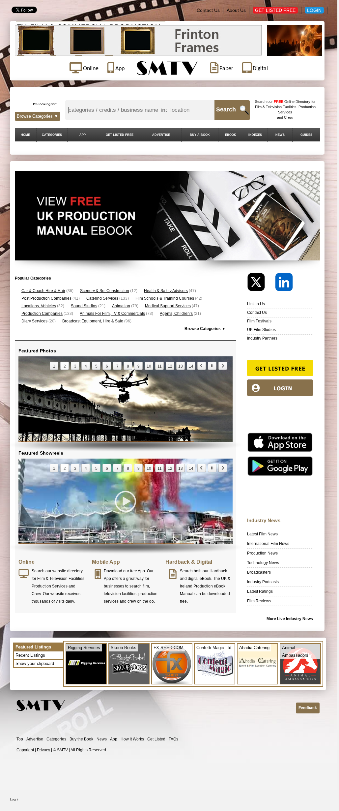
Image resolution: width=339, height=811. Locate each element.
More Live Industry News (290, 618)
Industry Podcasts (263, 582)
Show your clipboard (34, 663)
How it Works (132, 739)
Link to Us (256, 304)
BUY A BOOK (200, 134)
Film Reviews (259, 601)
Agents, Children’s (176, 313)
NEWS (280, 134)
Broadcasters (259, 572)
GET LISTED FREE (119, 134)
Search (226, 109)
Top (19, 739)
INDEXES (255, 134)
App (113, 739)
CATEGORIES (52, 134)
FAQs (173, 739)
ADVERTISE (161, 134)
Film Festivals (259, 321)
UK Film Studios (261, 329)
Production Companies (42, 313)
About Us (236, 10)
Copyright (25, 750)
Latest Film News (262, 534)
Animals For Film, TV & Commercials (112, 313)
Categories (56, 739)
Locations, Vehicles (38, 306)
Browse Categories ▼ (37, 116)
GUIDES (306, 134)
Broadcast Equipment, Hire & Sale (92, 321)
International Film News (268, 543)
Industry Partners (262, 338)
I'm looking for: (45, 104)
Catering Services (102, 298)
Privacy (43, 750)
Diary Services (34, 321)
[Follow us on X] (260, 283)
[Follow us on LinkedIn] (284, 283)
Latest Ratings (260, 591)
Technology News (263, 562)
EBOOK (230, 134)
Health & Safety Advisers (166, 290)
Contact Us (208, 10)
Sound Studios (84, 306)
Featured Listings (33, 647)
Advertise (34, 739)
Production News (262, 553)
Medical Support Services (168, 306)
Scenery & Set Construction (104, 290)
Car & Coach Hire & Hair (43, 290)
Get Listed (156, 739)
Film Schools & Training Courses (164, 298)
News (102, 739)
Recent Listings (30, 655)
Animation (121, 306)
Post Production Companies (46, 298)
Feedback (307, 708)
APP (82, 134)
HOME (25, 134)
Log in (14, 799)
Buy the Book (81, 739)
